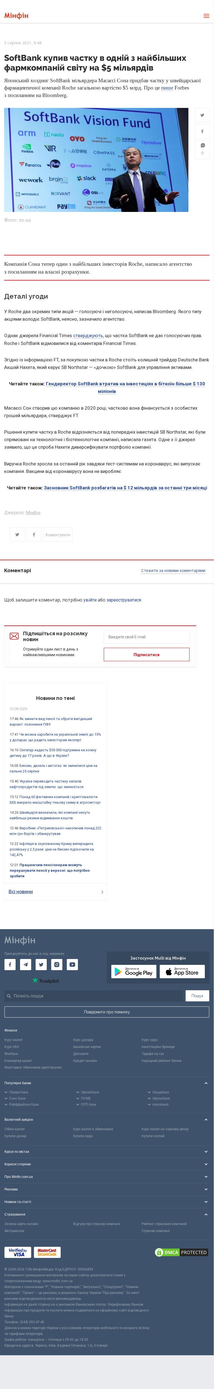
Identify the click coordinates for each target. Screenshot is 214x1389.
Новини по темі (55, 698)
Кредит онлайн (85, 1061)
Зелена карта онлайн (21, 1224)
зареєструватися (124, 600)
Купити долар (15, 1136)
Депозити (80, 1054)
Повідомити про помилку (107, 1012)
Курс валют (13, 1040)
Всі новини (21, 891)
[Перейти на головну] (16, 16)
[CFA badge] (75, 1253)
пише (167, 88)
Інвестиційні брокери (158, 1047)
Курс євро (150, 1040)
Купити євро (83, 1136)
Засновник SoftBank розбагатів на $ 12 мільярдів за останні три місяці (125, 488)
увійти (90, 600)
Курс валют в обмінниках (93, 1129)
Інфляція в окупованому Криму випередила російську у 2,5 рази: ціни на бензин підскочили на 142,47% (52, 849)
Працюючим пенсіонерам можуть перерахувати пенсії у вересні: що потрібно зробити (50, 870)
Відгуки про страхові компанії (96, 1224)
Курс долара (83, 1040)
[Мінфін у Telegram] (25, 964)
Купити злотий (153, 1136)
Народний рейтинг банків (162, 1061)
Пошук (197, 996)
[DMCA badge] (181, 1253)
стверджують (88, 335)
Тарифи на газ (153, 1054)
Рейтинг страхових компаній (164, 1224)
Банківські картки (87, 1047)
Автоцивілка (14, 1231)
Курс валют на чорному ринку (165, 1129)
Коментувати (58, 535)
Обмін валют (14, 1129)
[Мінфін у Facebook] (10, 964)
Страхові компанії (156, 1231)
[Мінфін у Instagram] (56, 964)
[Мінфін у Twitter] (41, 964)
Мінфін (33, 512)
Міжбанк (11, 1054)
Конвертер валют (18, 1061)
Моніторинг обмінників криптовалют (33, 1067)
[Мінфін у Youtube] (72, 964)
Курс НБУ (11, 1047)
